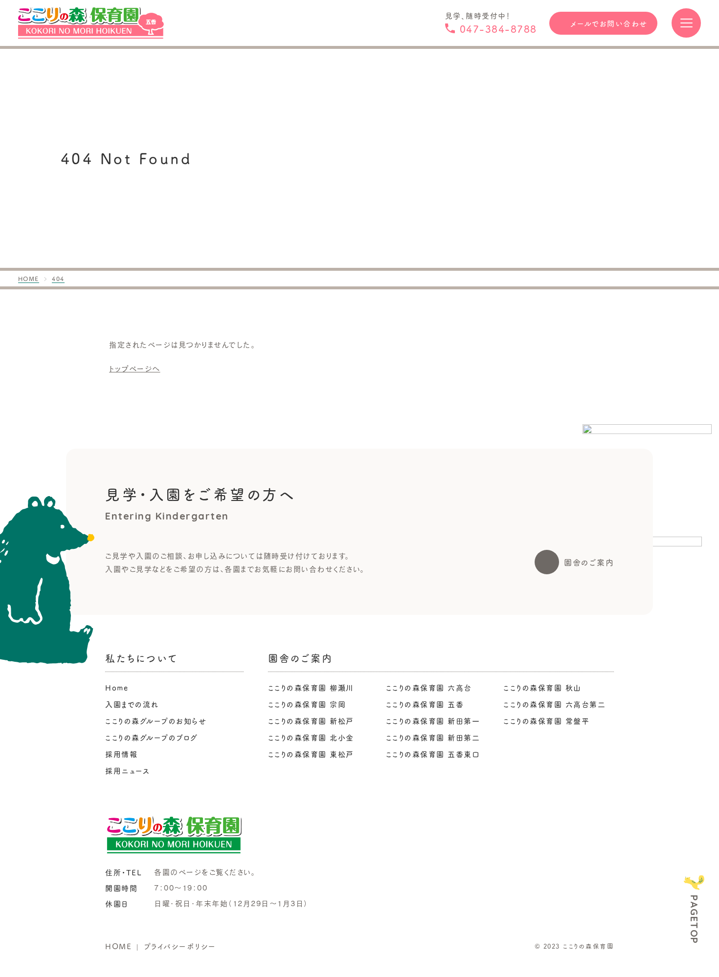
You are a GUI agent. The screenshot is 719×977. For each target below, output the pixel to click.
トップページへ (134, 368)
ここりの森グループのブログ (151, 737)
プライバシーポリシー (180, 946)
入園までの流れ (132, 704)
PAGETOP (694, 919)
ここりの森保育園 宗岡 (307, 704)
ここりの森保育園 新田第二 (433, 737)
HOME (118, 946)
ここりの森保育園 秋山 (542, 687)
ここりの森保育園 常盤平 (546, 721)
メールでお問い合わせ (609, 23)
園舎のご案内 (589, 562)
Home (116, 687)
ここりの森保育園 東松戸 (311, 754)
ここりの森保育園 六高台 (429, 687)
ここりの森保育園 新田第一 (433, 721)
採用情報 (121, 754)
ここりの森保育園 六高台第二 (554, 704)
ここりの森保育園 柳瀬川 (311, 687)
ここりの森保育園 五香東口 (433, 754)
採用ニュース (127, 770)
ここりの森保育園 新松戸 (311, 721)
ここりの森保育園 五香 (425, 704)
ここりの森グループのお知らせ (155, 721)
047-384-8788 (498, 28)
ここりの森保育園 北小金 (311, 737)
